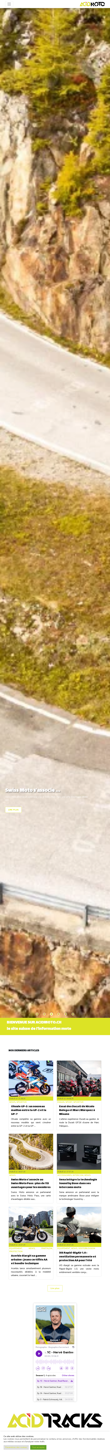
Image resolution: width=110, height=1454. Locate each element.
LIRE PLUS (13, 809)
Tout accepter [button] (38, 1447)
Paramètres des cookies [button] (16, 1447)
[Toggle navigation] (9, 4)
